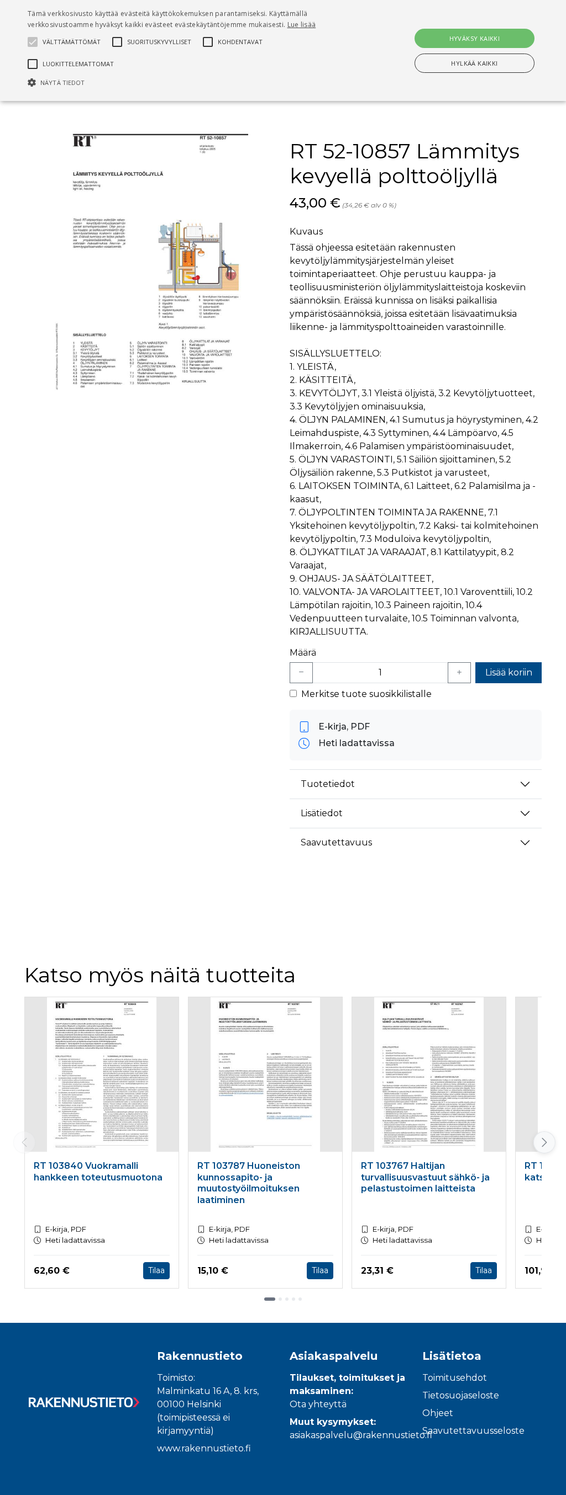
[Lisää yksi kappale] (459, 672)
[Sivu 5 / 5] (300, 1299)
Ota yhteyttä (318, 1404)
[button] (194, 82)
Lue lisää (301, 24)
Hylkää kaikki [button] (474, 63)
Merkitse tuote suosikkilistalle (366, 694)
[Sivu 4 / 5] (293, 1299)
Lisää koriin (508, 672)
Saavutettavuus (336, 842)
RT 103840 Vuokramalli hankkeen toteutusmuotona (98, 1172)
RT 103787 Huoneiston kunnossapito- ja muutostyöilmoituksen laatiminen (248, 1183)
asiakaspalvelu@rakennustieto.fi (361, 1435)
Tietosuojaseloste (460, 1395)
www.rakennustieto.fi (204, 1448)
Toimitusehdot (454, 1377)
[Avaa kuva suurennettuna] (150, 264)
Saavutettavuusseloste (473, 1430)
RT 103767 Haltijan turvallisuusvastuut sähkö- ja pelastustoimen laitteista (425, 1177)
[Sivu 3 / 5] (287, 1299)
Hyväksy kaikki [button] (474, 38)
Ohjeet (437, 1413)
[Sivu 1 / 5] (269, 1299)
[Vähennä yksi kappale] (301, 672)
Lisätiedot (322, 813)
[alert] (283, 50)
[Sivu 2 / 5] (280, 1299)
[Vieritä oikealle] (543, 1142)
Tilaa (156, 1270)
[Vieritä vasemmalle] (24, 1142)
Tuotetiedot (328, 784)
